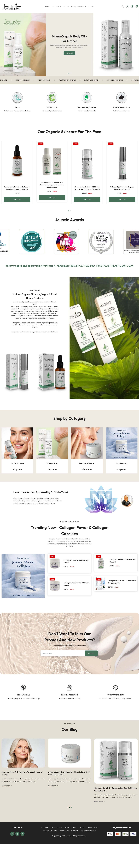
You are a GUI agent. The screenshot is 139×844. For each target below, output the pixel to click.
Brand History (92, 827)
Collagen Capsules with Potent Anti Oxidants (122, 560)
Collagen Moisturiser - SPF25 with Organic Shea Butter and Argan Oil (87, 188)
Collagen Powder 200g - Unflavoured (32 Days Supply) (122, 582)
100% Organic (52, 107)
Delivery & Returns (50, 831)
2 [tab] (69, 807)
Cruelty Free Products (121, 107)
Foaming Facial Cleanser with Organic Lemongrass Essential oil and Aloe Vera (52, 184)
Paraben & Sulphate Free (87, 107)
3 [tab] (71, 807)
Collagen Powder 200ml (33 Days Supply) (76, 561)
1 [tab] (67, 807)
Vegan (17, 107)
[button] (68, 210)
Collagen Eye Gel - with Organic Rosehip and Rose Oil (122, 188)
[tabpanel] (110, 499)
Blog (82, 827)
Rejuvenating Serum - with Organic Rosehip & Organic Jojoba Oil (17, 188)
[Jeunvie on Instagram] (17, 834)
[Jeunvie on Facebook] (12, 834)
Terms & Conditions (88, 831)
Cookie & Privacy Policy (69, 831)
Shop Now (17, 469)
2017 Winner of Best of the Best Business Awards (59, 827)
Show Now (87, 469)
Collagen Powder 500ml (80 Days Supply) (76, 584)
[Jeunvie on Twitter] (22, 834)
